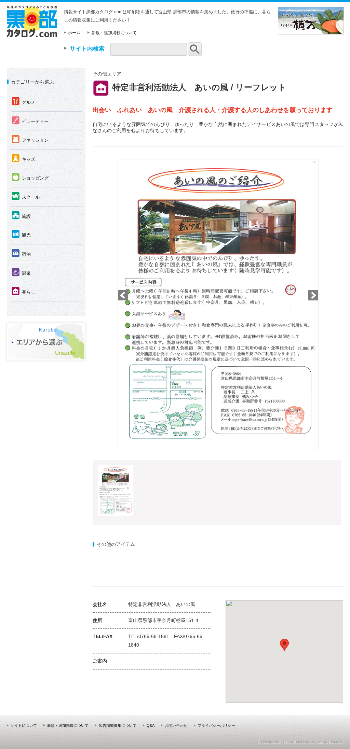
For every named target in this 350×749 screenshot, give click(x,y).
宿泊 (21, 253)
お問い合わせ (176, 725)
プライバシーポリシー (216, 725)
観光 (21, 234)
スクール (25, 196)
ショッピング (30, 177)
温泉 (21, 273)
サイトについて (24, 725)
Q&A (150, 725)
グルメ (23, 101)
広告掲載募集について (117, 725)
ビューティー (30, 121)
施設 (21, 216)
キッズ (23, 158)
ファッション (30, 139)
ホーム (74, 32)
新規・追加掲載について (114, 32)
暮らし (23, 291)
